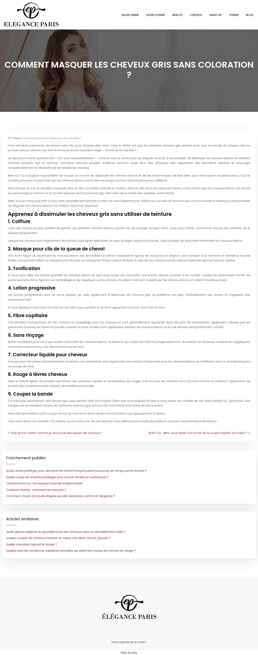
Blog (249, 15)
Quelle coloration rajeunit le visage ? (31, 544)
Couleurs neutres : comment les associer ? (36, 490)
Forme (233, 15)
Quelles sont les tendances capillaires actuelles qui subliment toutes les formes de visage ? (71, 551)
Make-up (216, 15)
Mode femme (130, 15)
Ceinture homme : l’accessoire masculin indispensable (44, 483)
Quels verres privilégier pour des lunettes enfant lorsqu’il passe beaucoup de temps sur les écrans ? (76, 471)
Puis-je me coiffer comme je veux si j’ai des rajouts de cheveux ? (56, 433)
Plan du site (129, 653)
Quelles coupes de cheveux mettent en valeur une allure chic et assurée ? (58, 538)
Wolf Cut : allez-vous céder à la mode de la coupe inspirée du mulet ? (197, 433)
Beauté (177, 15)
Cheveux (196, 15)
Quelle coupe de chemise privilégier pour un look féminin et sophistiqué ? (57, 477)
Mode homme (155, 15)
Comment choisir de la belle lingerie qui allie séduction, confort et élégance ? (60, 496)
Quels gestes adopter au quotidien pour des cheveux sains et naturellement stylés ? (66, 532)
